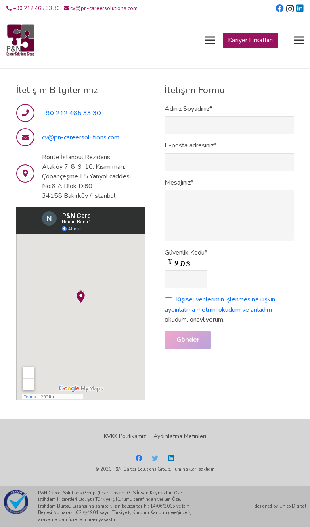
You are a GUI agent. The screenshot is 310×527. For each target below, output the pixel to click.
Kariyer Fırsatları (250, 40)
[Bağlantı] (20, 40)
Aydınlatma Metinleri (179, 436)
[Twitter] (155, 458)
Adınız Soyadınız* (188, 108)
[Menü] (210, 40)
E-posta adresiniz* (190, 145)
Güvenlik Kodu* (186, 252)
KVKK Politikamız (125, 436)
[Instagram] (290, 8)
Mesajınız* (179, 182)
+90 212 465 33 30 (36, 8)
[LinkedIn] (300, 8)
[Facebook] (280, 8)
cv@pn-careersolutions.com (104, 8)
